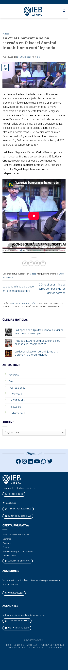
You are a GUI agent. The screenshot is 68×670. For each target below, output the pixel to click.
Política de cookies (52, 647)
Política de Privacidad (52, 645)
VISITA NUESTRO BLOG (18, 628)
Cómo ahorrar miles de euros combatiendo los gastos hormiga (52, 289)
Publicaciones (17, 387)
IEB (38, 57)
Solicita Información (18, 561)
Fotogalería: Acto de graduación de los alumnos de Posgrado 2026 (37, 342)
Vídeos (5, 34)
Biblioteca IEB (19, 413)
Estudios (16, 406)
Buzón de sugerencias (19, 516)
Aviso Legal (33, 645)
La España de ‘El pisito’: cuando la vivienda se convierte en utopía (39, 332)
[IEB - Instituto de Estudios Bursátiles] (33, 11)
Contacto (19, 645)
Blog (11, 381)
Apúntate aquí (15, 593)
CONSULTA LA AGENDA (18, 621)
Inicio (14, 303)
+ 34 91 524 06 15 (15, 494)
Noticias (14, 375)
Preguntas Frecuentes (19, 509)
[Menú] (4, 11)
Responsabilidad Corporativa (24, 647)
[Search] (64, 11)
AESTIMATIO (18, 400)
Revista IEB (17, 394)
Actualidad (24, 303)
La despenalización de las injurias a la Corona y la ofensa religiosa (36, 353)
